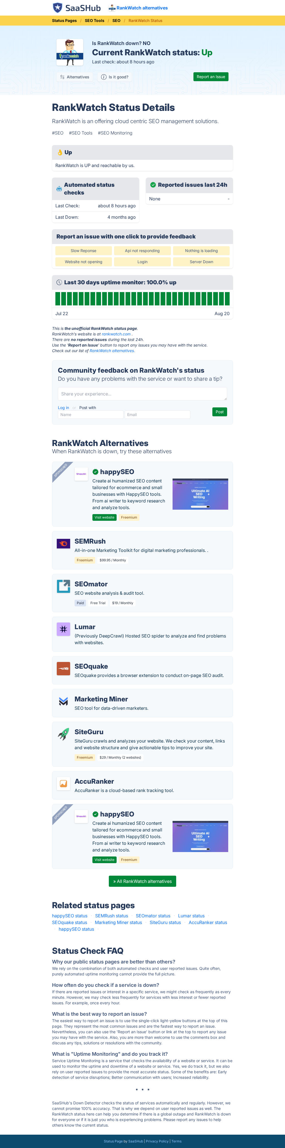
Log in (64, 407)
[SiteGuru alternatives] (63, 734)
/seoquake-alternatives (81, 660)
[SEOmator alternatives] (63, 586)
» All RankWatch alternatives (142, 881)
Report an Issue (211, 76)
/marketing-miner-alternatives (88, 692)
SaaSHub (135, 1141)
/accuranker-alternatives (82, 775)
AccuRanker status (208, 922)
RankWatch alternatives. (112, 350)
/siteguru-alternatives (79, 725)
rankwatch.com (116, 334)
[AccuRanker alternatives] (63, 783)
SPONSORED (60, 470)
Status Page (113, 1141)
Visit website (104, 517)
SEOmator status (153, 915)
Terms (176, 1141)
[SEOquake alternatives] (63, 668)
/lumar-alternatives (76, 620)
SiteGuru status (165, 922)
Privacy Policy (157, 1141)
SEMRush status (111, 915)
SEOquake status (69, 922)
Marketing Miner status (118, 922)
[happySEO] (81, 474)
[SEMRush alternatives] (63, 543)
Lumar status (191, 915)
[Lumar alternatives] (63, 629)
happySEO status (69, 915)
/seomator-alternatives (80, 577)
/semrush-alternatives (79, 534)
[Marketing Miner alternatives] (63, 701)
